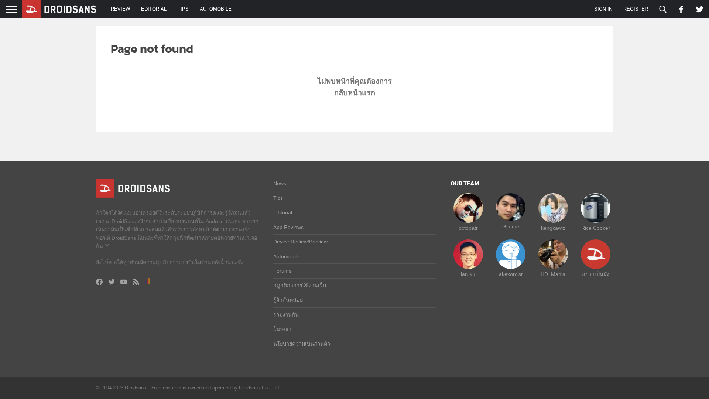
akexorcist (511, 274)
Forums (282, 271)
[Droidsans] (59, 9)
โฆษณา (282, 329)
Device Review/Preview (300, 242)
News (279, 183)
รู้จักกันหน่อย (288, 300)
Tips (183, 9)
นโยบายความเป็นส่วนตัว (301, 344)
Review (120, 9)
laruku (468, 274)
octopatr (468, 228)
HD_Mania (553, 274)
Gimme (510, 226)
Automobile (216, 9)
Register (635, 9)
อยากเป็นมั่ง (595, 274)
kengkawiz (553, 228)
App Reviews (288, 227)
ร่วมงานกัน (286, 315)
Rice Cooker (595, 228)
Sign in (603, 9)
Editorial (154, 9)
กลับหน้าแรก (354, 93)
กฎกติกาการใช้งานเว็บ (299, 286)
